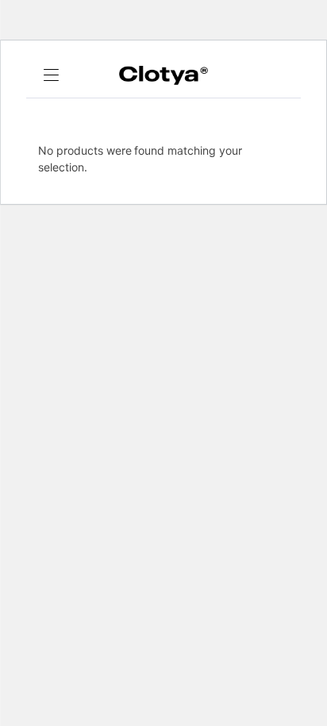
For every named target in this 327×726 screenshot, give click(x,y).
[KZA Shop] (163, 76)
